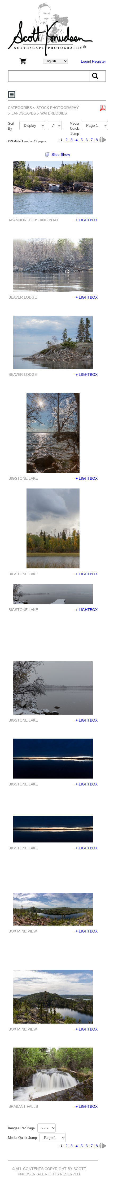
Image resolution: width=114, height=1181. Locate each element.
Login (85, 61)
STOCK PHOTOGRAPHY (57, 107)
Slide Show (60, 154)
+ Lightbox (87, 220)
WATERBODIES (54, 113)
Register (99, 61)
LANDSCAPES (24, 113)
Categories (20, 107)
